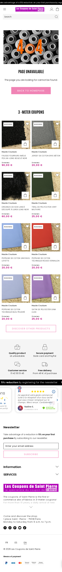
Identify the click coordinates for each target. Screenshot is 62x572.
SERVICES (10, 475)
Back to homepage (31, 90)
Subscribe (31, 454)
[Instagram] (10, 528)
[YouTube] (19, 528)
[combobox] (28, 16)
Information (12, 467)
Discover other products (31, 328)
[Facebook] (5, 528)
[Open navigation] (4, 9)
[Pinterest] (14, 528)
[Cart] (57, 9)
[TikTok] (24, 528)
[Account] (52, 9)
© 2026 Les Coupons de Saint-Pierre (21, 549)
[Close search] (56, 16)
